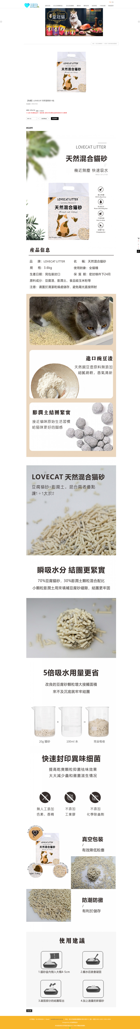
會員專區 (94, 5)
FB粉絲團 (102, 5)
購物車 (79, 5)
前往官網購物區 (57, 5)
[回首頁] (32, 5)
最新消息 (47, 5)
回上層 (29, 1010)
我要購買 (54, 118)
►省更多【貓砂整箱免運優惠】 (110, 43)
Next (139, 22)
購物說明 (86, 5)
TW (110, 2)
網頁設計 (75, 1022)
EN (112, 2)
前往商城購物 (70, 5)
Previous (1, 22)
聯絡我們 (111, 5)
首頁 (93, 43)
